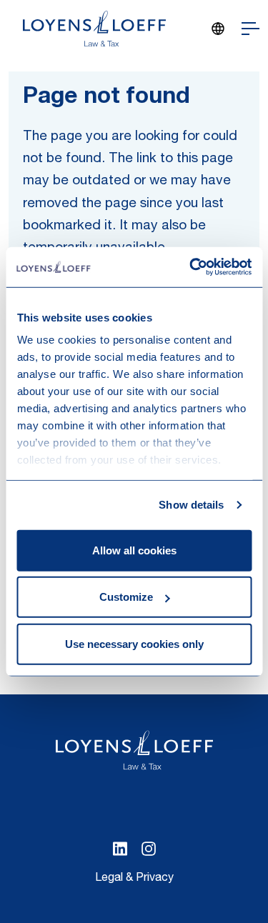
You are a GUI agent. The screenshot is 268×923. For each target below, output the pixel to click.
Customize (126, 597)
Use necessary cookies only (134, 643)
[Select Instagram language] (149, 849)
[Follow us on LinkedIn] (120, 849)
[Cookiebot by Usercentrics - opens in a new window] (191, 267)
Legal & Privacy (134, 878)
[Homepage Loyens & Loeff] (94, 28)
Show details (191, 505)
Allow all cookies (134, 550)
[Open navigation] (250, 28)
